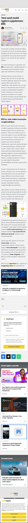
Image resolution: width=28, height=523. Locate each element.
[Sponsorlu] (14, 276)
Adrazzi (4, 293)
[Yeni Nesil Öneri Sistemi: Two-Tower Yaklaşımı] (14, 404)
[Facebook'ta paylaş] (3, 356)
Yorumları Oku (14, 312)
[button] (14, 110)
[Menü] (26, 10)
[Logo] (5, 10)
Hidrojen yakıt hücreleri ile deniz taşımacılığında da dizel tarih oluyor (13, 480)
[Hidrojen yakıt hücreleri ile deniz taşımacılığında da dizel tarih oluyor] (14, 468)
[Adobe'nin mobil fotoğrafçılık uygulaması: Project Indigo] (14, 432)
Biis (3, 299)
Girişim (3, 15)
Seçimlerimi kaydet (14, 346)
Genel (3, 384)
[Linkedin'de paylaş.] (14, 356)
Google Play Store (7, 266)
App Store (12, 263)
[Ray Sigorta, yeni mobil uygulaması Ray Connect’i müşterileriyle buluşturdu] (14, 375)
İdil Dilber (4, 448)
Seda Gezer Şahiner (7, 484)
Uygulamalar (5, 441)
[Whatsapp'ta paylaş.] (19, 356)
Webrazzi (4, 394)
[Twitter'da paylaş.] (8, 356)
